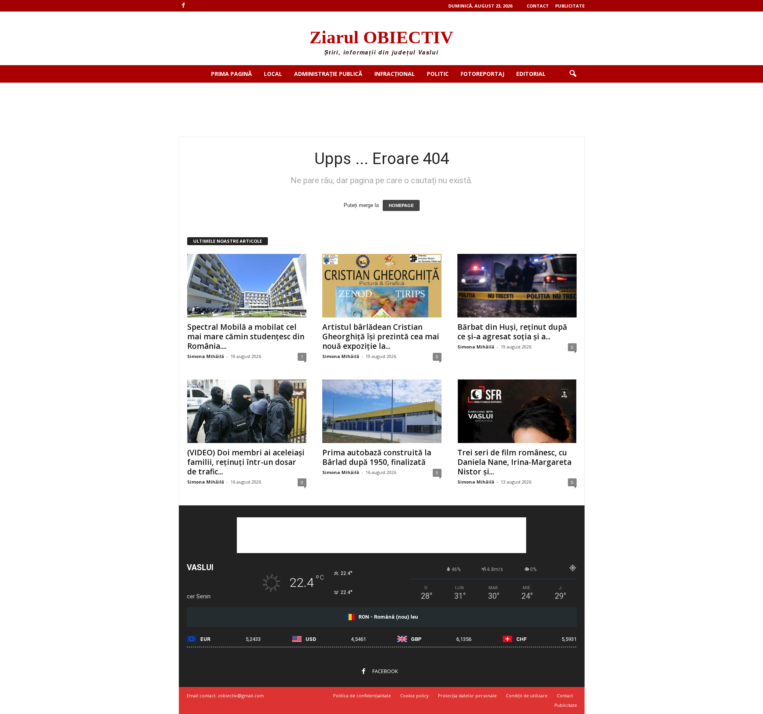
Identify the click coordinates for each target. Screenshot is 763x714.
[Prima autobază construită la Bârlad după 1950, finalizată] (382, 411)
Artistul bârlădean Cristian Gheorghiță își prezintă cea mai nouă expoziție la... (380, 336)
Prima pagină (231, 73)
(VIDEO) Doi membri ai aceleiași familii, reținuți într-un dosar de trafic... (245, 462)
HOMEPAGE (401, 205)
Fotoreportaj (482, 73)
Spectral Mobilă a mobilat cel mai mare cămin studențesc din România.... (245, 336)
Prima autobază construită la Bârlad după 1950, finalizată (376, 457)
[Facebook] (183, 6)
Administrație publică (328, 73)
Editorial (531, 73)
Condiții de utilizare (527, 696)
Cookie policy (414, 696)
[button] (572, 74)
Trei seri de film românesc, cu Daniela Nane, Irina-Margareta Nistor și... (514, 462)
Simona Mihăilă (205, 356)
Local (273, 73)
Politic (438, 73)
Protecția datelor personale (467, 696)
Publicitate (570, 6)
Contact (538, 6)
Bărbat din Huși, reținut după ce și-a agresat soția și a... (512, 332)
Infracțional (394, 73)
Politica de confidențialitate (362, 696)
